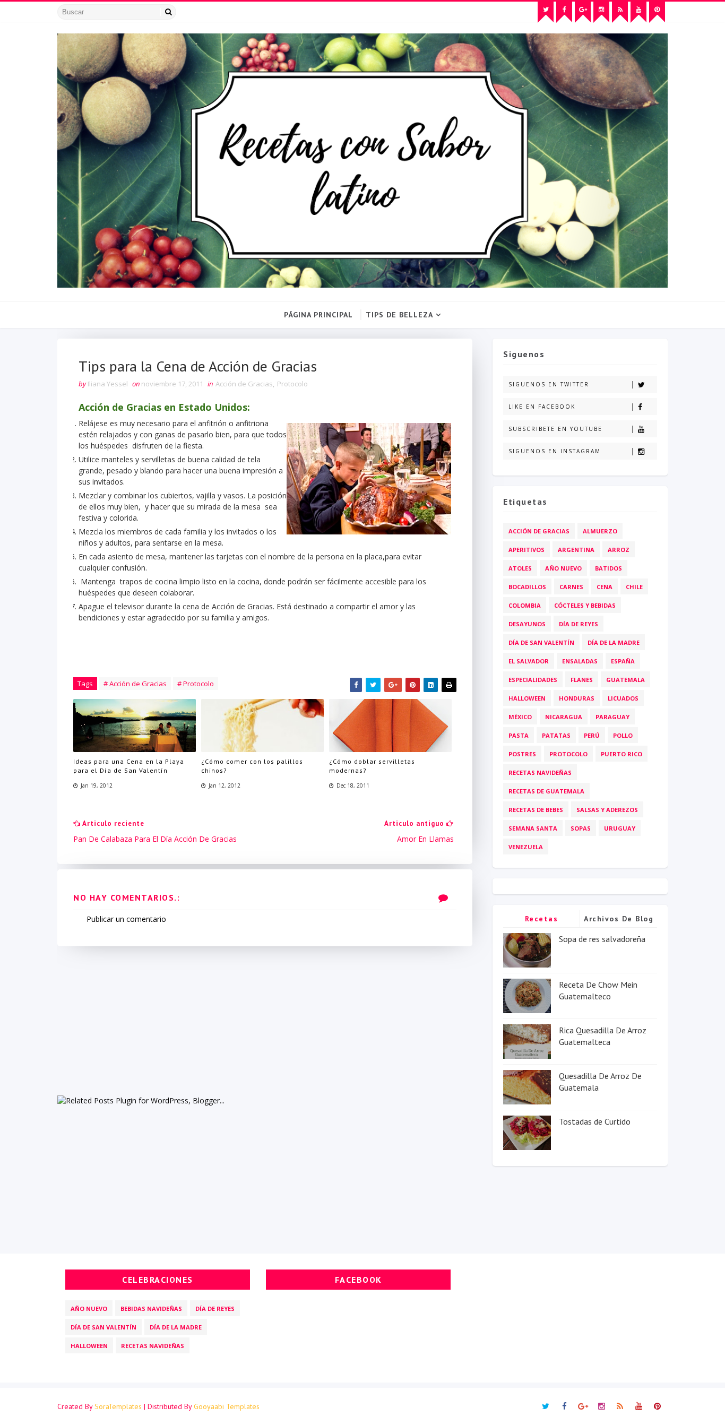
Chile (634, 587)
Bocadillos (527, 587)
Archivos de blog (618, 918)
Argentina (576, 550)
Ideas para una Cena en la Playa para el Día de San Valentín (128, 765)
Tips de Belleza (399, 314)
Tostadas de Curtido (595, 1121)
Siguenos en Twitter (548, 384)
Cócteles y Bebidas (585, 605)
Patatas (556, 735)
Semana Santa (532, 828)
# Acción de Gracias (135, 683)
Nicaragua (563, 717)
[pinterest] (657, 12)
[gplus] (583, 12)
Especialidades (532, 680)
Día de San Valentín (541, 642)
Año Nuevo (563, 568)
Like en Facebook (541, 406)
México (520, 717)
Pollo (623, 735)
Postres (522, 754)
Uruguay (619, 828)
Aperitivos (526, 550)
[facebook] (564, 12)
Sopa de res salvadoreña (602, 939)
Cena (604, 587)
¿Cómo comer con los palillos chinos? (252, 765)
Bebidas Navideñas (151, 1308)
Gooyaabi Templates (227, 1406)
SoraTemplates (118, 1406)
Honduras (576, 698)
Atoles (520, 568)
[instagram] (601, 12)
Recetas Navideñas (540, 772)
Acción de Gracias (244, 383)
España (623, 661)
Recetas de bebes (535, 810)
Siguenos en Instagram (554, 451)
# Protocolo (195, 683)
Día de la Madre (614, 642)
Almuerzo (600, 531)
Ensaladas (580, 661)
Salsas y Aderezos (607, 810)
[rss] (620, 12)
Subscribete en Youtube (555, 429)
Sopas (581, 828)
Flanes (582, 680)
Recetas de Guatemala (546, 791)
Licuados (623, 698)
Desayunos (527, 624)
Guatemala (625, 680)
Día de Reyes (578, 624)
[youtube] (638, 12)
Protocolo (292, 383)
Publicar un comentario (126, 919)
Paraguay (612, 717)
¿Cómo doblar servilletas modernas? (372, 765)
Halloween (527, 698)
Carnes (571, 587)
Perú (592, 735)
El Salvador (528, 661)
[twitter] (546, 12)
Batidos (608, 568)
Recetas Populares (541, 920)
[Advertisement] (264, 1020)
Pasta (518, 735)
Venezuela (525, 847)
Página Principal (318, 314)
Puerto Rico (621, 754)
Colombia (524, 605)
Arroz (618, 550)
